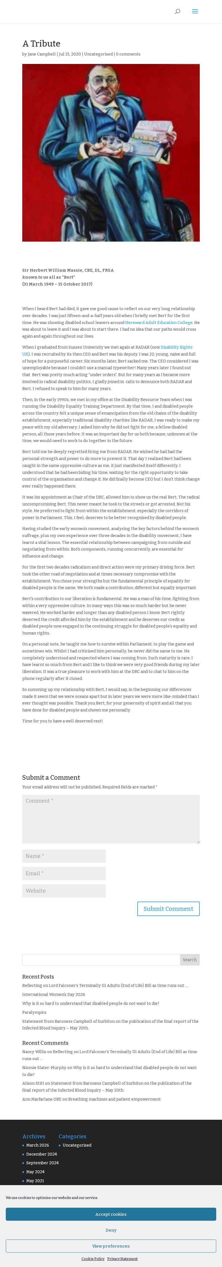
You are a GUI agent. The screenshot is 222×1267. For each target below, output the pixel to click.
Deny (111, 1230)
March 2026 (37, 1145)
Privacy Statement (122, 1259)
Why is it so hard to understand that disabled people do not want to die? (90, 1003)
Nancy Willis (34, 1051)
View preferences (111, 1246)
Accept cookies (111, 1214)
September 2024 (42, 1163)
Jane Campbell (42, 54)
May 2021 (35, 1180)
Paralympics (34, 1012)
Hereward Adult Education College (159, 322)
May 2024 (35, 1171)
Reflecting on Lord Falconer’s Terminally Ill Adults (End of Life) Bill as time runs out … (105, 985)
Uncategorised (98, 54)
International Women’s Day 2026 (53, 994)
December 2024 (41, 1154)
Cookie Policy (93, 1259)
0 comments (128, 54)
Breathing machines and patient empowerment (114, 1099)
